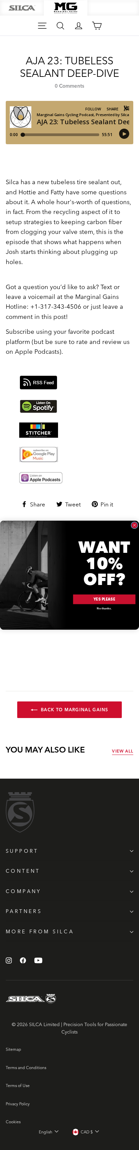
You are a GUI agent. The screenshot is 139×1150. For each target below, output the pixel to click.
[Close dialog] (134, 525)
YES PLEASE (104, 599)
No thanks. (104, 608)
